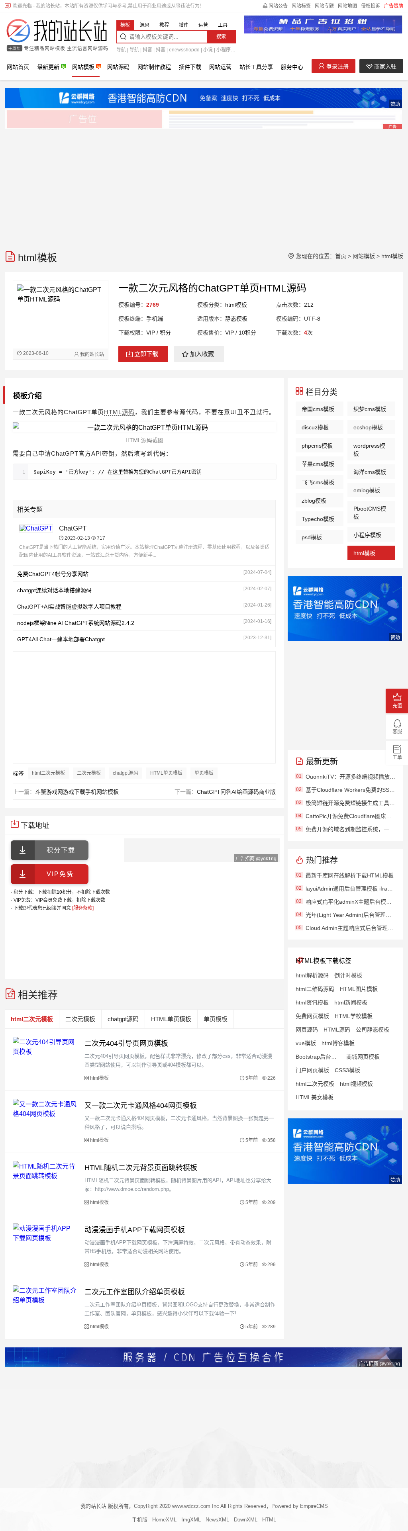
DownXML (245, 1520)
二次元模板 (89, 773)
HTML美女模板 (314, 1097)
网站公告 (278, 6)
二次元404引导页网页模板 (126, 1043)
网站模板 (83, 67)
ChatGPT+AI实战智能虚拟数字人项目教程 (69, 606)
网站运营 (220, 67)
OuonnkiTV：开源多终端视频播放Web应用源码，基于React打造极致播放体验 (350, 776)
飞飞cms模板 (318, 482)
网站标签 (301, 6)
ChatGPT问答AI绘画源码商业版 (236, 792)
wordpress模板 (369, 449)
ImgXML (191, 1520)
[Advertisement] (204, 186)
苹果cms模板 (318, 464)
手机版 (139, 1520)
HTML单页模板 (166, 773)
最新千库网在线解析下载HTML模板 (350, 875)
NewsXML (217, 1520)
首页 (340, 256)
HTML (269, 1520)
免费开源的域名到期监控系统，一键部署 (350, 829)
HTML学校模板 (354, 1016)
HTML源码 (119, 412)
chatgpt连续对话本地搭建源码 (54, 590)
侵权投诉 (370, 6)
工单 (397, 757)
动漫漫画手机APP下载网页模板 (134, 1230)
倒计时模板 (348, 975)
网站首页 (18, 67)
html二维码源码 (315, 989)
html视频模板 (356, 1084)
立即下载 (146, 353)
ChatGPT (72, 528)
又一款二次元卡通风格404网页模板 (140, 1106)
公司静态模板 (372, 1029)
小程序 (223, 50)
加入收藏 (202, 353)
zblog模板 (314, 500)
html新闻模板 (350, 1002)
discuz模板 (315, 427)
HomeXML (164, 1520)
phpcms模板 (317, 445)
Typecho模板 (318, 519)
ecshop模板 (368, 427)
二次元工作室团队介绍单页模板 (134, 1292)
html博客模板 (338, 1043)
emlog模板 (366, 490)
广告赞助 (393, 6)
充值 (397, 706)
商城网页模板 (363, 1056)
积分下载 (61, 850)
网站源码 (118, 67)
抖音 (147, 50)
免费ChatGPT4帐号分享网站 (52, 574)
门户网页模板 (312, 1070)
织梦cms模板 (369, 409)
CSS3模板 (347, 1070)
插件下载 (190, 67)
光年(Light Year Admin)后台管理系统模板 (350, 915)
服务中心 (292, 67)
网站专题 (324, 6)
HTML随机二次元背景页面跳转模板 (140, 1168)
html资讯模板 (312, 1002)
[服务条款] (83, 908)
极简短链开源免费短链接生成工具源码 (350, 803)
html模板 (392, 256)
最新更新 (48, 67)
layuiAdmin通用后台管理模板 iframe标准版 (350, 888)
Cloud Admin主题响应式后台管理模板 (350, 928)
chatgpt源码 (125, 773)
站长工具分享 (256, 67)
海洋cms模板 (369, 472)
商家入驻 (384, 66)
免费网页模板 (312, 1016)
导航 (121, 50)
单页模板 (204, 773)
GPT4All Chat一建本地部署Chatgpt (61, 639)
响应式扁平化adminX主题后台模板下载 (350, 902)
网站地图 (347, 6)
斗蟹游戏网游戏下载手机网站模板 (77, 792)
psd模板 (312, 537)
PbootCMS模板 (369, 512)
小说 (208, 50)
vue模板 (306, 1043)
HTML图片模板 (359, 989)
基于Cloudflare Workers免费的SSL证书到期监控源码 (350, 790)
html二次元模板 (48, 773)
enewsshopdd (184, 50)
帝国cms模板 (318, 409)
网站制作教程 (154, 67)
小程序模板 (367, 535)
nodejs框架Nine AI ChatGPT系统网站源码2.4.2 (75, 623)
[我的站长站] (56, 31)
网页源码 (307, 1029)
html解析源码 (312, 975)
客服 (397, 731)
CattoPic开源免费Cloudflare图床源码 (350, 816)
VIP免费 (60, 874)
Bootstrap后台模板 (318, 1056)
